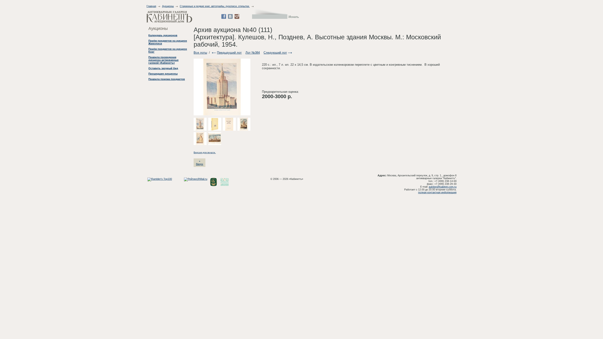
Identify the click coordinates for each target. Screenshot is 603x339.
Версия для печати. (205, 152)
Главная (151, 6)
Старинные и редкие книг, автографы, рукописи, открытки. (215, 6)
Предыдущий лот (229, 52)
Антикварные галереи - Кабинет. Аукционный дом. (169, 17)
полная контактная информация (437, 192)
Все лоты (200, 52)
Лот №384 (252, 52)
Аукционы (168, 6)
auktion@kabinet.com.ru (442, 186)
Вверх (199, 164)
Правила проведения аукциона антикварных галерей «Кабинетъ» (163, 60)
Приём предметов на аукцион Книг (167, 50)
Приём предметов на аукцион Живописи (167, 42)
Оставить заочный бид (163, 68)
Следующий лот (275, 52)
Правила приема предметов (166, 79)
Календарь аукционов (162, 35)
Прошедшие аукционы (163, 73)
